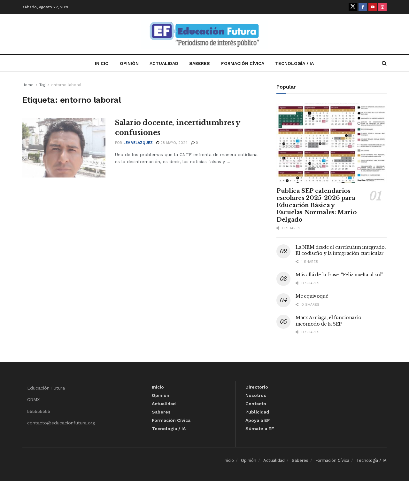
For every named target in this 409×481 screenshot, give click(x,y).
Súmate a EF (259, 428)
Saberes (199, 63)
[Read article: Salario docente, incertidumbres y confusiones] (63, 147)
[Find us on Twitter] (353, 7)
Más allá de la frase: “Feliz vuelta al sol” (339, 275)
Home (28, 85)
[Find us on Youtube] (372, 7)
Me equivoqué (312, 296)
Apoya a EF (257, 420)
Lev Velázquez (138, 143)
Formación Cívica (242, 63)
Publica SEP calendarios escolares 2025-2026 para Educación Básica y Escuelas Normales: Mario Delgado (316, 205)
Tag (42, 85)
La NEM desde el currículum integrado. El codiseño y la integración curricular (341, 250)
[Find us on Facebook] (363, 7)
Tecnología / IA (294, 63)
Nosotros (255, 395)
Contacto (255, 403)
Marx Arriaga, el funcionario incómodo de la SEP (328, 321)
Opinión (129, 63)
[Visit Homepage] (204, 34)
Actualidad (164, 63)
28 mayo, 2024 (173, 143)
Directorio (256, 387)
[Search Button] (384, 63)
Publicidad (257, 411)
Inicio (102, 63)
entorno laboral (66, 85)
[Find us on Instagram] (382, 7)
